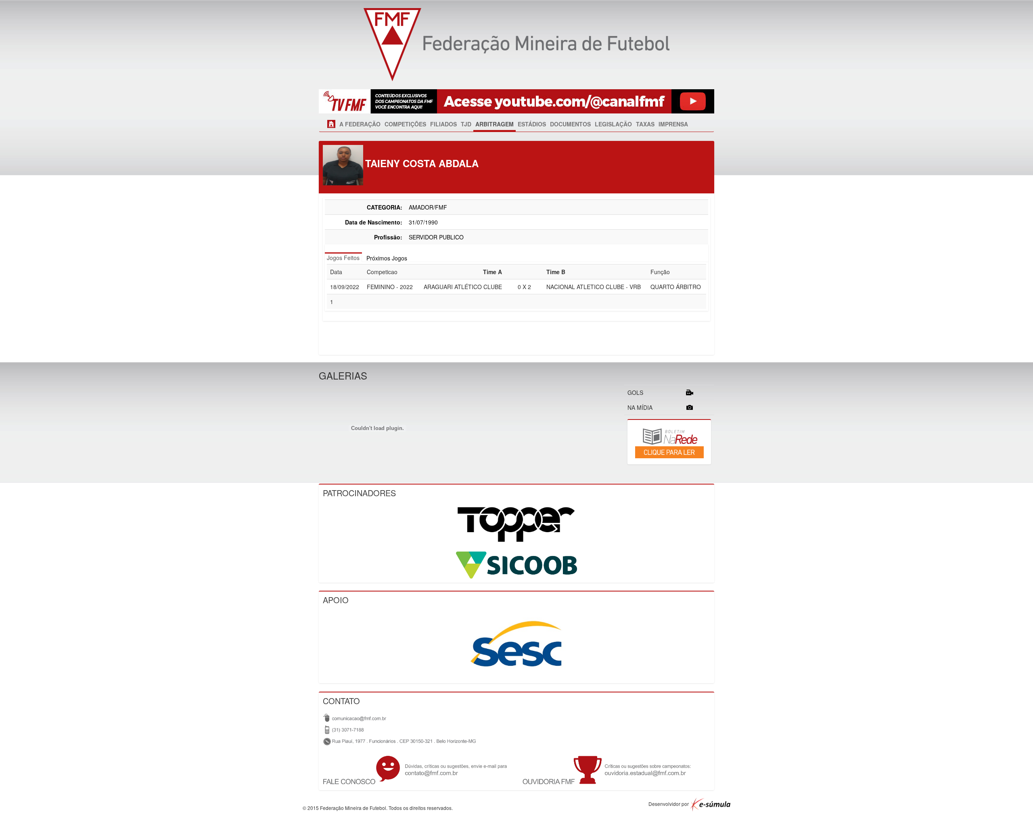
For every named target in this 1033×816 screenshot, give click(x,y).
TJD (466, 124)
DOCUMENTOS (570, 124)
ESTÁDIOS (532, 124)
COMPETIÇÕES (405, 124)
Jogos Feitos (343, 258)
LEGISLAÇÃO (613, 124)
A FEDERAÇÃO (360, 124)
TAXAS (645, 124)
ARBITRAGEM (494, 124)
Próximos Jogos (386, 258)
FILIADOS (443, 124)
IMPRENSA (673, 124)
